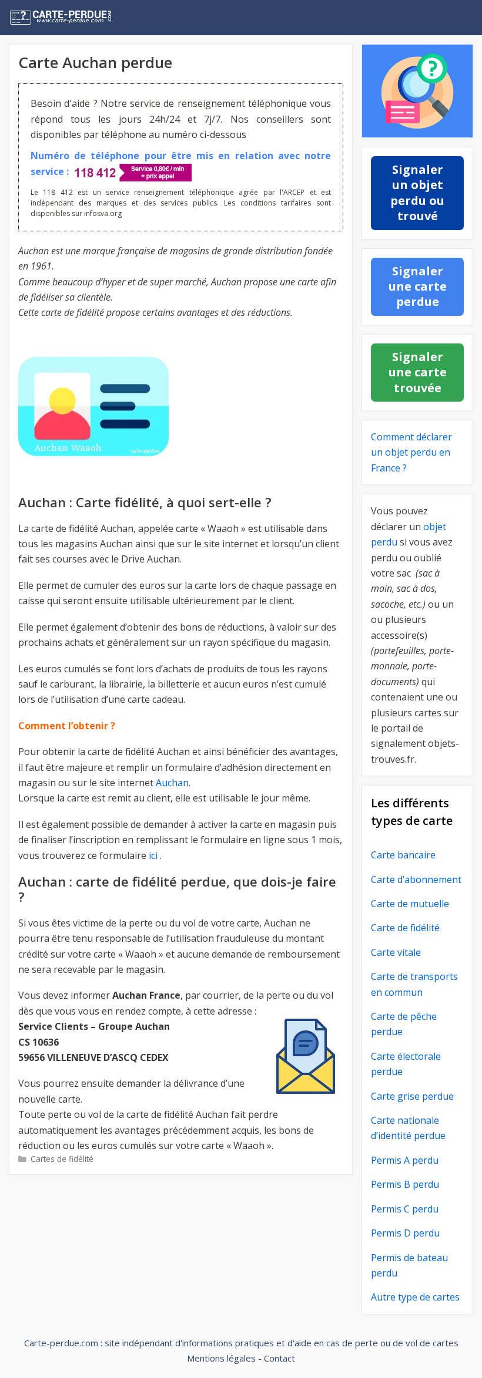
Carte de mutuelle (410, 903)
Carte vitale (396, 952)
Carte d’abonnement (416, 879)
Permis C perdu (405, 1208)
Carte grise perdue (412, 1096)
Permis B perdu (405, 1184)
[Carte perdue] (85, 17)
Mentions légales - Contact (241, 1358)
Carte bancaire (403, 854)
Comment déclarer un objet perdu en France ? (411, 452)
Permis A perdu (405, 1160)
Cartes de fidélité (62, 1158)
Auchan (172, 782)
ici (153, 855)
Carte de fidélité (405, 927)
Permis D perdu (405, 1233)
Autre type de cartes (415, 1297)
